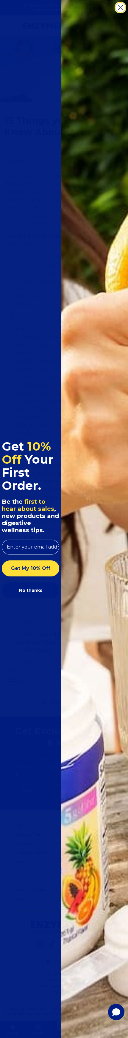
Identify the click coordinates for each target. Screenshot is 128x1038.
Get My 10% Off (30, 568)
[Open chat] (116, 1012)
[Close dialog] (120, 7)
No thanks (30, 590)
